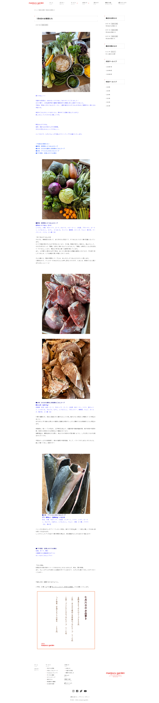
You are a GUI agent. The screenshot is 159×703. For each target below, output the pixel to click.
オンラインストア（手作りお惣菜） (63, 587)
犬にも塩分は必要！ (110, 54)
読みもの (96, 2)
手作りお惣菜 (50, 668)
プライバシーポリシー (84, 697)
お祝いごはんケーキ (52, 670)
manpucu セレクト (52, 672)
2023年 (108, 98)
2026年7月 (109, 67)
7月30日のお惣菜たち (111, 26)
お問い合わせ (73, 697)
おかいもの (123, 2)
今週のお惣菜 (69, 670)
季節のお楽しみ (70, 672)
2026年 (108, 87)
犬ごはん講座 (50, 675)
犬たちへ (62, 2)
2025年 (108, 91)
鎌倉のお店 (108, 2)
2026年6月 (109, 70)
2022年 (108, 102)
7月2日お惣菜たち (110, 38)
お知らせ (84, 2)
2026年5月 (109, 74)
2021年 (108, 106)
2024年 (108, 94)
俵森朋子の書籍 (51, 681)
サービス (73, 2)
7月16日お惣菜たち (110, 32)
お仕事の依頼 (50, 684)
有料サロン (50, 679)
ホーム (51, 2)
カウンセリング (51, 677)
